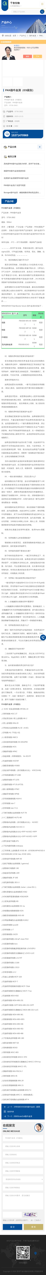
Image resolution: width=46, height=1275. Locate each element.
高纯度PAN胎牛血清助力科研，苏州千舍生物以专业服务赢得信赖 (23, 164)
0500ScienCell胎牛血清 (23, 1116)
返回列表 (10, 1112)
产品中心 (22, 36)
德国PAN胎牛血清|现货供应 (14, 171)
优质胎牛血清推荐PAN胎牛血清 (16, 178)
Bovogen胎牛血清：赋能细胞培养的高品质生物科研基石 (23, 192)
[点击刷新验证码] (30, 1214)
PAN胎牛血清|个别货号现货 (14, 185)
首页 (14, 36)
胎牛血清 (32, 36)
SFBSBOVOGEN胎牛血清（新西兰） (29, 1107)
